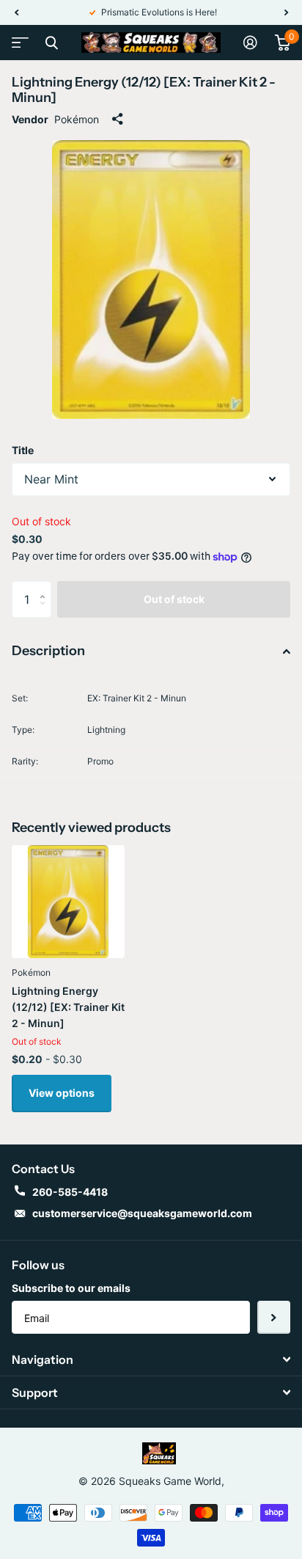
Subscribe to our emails (71, 1288)
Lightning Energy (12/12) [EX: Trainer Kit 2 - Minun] (68, 1007)
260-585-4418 (70, 1192)
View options (62, 1093)
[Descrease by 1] (46, 612)
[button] (16, 12)
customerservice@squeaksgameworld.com (142, 1213)
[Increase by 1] (46, 586)
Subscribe (273, 1317)
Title (23, 450)
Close (51, 42)
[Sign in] (250, 42)
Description (48, 651)
